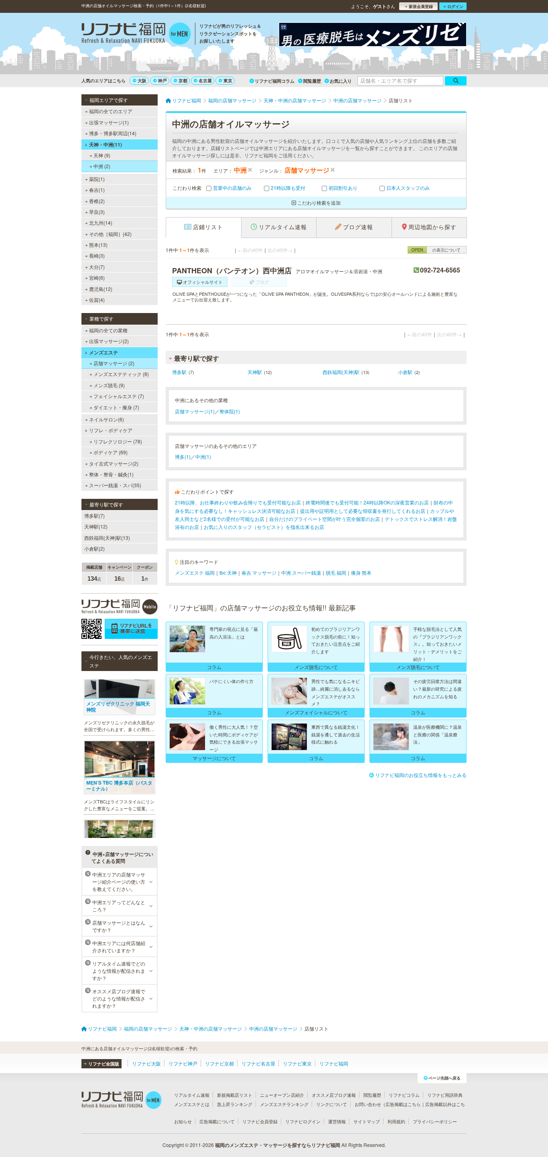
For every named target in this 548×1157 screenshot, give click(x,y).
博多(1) (183, 456)
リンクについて (331, 1104)
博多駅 (179, 371)
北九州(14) (100, 222)
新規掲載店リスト (234, 1095)
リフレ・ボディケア (110, 430)
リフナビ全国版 (103, 1064)
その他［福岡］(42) (110, 233)
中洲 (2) (101, 166)
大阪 (142, 80)
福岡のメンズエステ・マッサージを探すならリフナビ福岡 (277, 1145)
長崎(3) (97, 255)
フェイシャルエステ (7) (118, 395)
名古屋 (205, 80)
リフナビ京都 (219, 1063)
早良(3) (97, 211)
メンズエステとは (191, 1104)
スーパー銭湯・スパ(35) (115, 485)
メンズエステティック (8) (121, 373)
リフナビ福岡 (333, 1063)
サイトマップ (366, 1121)
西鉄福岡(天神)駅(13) (107, 537)
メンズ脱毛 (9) (109, 385)
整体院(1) (229, 411)
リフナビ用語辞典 (445, 1095)
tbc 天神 (228, 572)
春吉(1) (97, 189)
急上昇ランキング (234, 1104)
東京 (227, 80)
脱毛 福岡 (336, 572)
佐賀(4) (97, 299)
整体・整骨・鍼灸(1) (111, 474)
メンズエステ (103, 352)
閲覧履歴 (312, 81)
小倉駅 (405, 371)
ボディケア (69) (110, 452)
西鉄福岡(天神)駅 (341, 371)
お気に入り (341, 81)
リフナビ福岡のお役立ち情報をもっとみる (421, 774)
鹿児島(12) (100, 288)
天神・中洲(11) (105, 144)
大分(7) (97, 266)
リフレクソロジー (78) (117, 441)
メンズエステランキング (284, 1104)
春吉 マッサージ (259, 572)
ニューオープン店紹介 (282, 1095)
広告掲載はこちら (403, 1104)
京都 (183, 80)
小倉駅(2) (94, 548)
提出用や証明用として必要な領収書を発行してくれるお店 (362, 510)
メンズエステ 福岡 (195, 572)
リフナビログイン (303, 1121)
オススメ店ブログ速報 (334, 1095)
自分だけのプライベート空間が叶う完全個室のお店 (324, 518)
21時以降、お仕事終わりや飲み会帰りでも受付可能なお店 (238, 502)
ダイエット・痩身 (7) (116, 407)
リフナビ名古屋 (258, 1063)
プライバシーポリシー (435, 1121)
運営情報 (337, 1121)
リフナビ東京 (297, 1063)
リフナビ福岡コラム (274, 81)
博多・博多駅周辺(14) (112, 133)
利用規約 (396, 1121)
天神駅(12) (96, 526)
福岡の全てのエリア (110, 111)
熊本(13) (98, 244)
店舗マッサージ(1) (195, 411)
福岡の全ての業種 (108, 330)
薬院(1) (97, 178)
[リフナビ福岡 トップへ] (136, 34)
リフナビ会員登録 (260, 1121)
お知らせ (183, 1121)
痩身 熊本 (361, 572)
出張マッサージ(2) (109, 341)
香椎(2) (97, 200)
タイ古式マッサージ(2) (113, 463)
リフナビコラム (404, 1095)
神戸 (162, 80)
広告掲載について (217, 1121)
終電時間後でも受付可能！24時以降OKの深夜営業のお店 (367, 502)
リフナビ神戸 (182, 1063)
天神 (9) (101, 155)
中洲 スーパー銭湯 (301, 572)
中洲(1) (203, 456)
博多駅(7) (94, 515)
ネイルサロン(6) (106, 419)
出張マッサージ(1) (109, 122)
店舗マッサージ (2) (113, 363)
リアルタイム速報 (191, 1095)
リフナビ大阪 (146, 1063)
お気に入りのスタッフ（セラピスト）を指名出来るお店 (264, 526)
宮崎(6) (97, 277)
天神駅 (255, 371)
